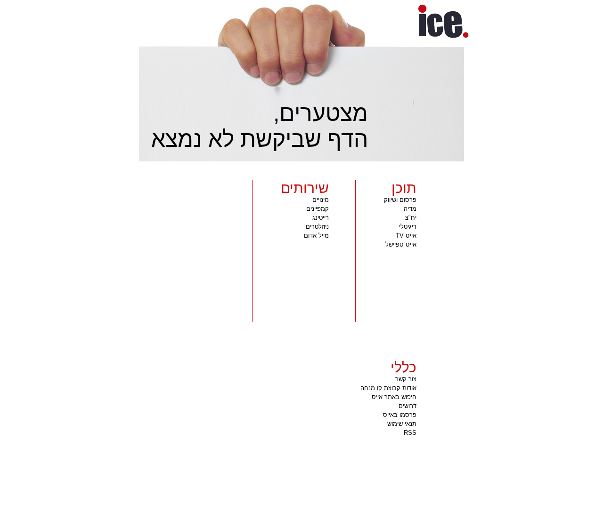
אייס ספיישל (400, 244)
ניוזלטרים (317, 226)
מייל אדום (316, 235)
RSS (410, 432)
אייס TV (406, 235)
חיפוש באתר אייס (394, 396)
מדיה (410, 208)
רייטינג (320, 217)
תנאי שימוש (401, 423)
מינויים (320, 199)
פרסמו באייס (399, 414)
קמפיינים (317, 208)
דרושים (407, 405)
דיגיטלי (407, 226)
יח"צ (410, 217)
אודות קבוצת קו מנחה (388, 388)
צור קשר (405, 379)
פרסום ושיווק (400, 199)
